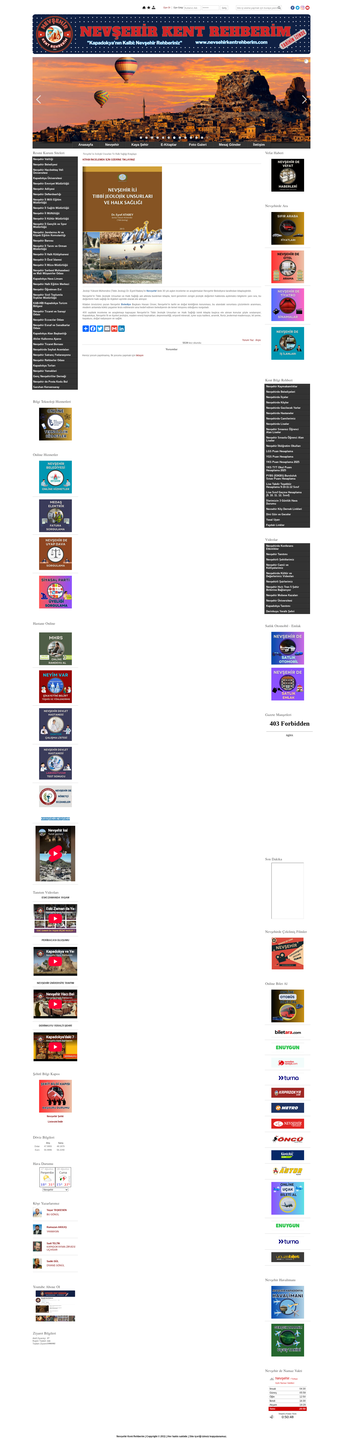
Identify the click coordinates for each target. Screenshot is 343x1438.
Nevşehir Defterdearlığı (47, 194)
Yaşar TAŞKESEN (57, 1210)
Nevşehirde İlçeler (277, 397)
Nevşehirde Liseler (277, 423)
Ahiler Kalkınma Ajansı (47, 338)
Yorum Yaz (248, 340)
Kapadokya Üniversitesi (47, 178)
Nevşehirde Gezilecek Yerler (283, 407)
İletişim (259, 145)
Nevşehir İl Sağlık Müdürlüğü (51, 207)
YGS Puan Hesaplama (279, 456)
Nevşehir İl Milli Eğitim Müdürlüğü (47, 201)
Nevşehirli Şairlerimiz (279, 581)
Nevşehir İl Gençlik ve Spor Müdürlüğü (50, 225)
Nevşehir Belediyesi (45, 164)
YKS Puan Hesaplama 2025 (282, 461)
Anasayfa (85, 145)
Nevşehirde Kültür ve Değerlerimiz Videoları (280, 575)
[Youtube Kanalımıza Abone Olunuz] (55, 1305)
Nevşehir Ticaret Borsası (48, 344)
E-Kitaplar (169, 145)
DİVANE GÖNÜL (56, 1265)
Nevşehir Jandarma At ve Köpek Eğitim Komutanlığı (49, 234)
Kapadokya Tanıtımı (278, 605)
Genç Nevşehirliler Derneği (49, 376)
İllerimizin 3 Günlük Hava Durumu (281, 502)
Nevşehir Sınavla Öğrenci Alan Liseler (285, 439)
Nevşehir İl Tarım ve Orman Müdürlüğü (50, 247)
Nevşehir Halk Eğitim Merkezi (51, 284)
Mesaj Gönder (230, 145)
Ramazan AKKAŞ (57, 1227)
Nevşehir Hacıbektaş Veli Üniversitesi (48, 171)
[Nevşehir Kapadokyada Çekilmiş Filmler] (287, 953)
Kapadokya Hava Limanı (48, 278)
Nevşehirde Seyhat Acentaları (51, 349)
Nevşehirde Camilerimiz (281, 418)
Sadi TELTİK (53, 1243)
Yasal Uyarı (273, 519)
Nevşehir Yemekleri (45, 370)
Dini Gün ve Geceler (278, 514)
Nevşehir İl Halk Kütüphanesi (51, 254)
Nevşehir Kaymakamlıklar (281, 386)
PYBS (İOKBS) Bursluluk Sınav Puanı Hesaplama (281, 477)
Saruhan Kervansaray (46, 387)
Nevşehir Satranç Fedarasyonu (52, 354)
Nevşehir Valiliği (43, 159)
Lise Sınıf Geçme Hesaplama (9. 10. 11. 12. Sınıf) (284, 494)
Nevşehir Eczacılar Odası (48, 319)
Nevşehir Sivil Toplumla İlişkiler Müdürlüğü (48, 296)
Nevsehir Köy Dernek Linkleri (284, 508)
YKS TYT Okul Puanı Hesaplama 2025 (279, 469)
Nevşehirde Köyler (277, 402)
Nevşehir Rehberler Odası (49, 360)
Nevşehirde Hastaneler (280, 413)
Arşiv (258, 340)
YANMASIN (53, 1231)
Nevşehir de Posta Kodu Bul (50, 381)
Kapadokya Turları (44, 365)
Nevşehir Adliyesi (44, 188)
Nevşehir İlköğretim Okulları (283, 445)
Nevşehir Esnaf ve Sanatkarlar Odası (51, 327)
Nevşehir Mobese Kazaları (282, 595)
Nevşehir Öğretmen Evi (47, 289)
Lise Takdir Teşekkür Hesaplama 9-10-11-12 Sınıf (282, 485)
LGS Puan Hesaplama (279, 451)
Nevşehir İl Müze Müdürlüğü (50, 265)
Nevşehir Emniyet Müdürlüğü (51, 183)
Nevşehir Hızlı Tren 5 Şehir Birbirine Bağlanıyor (282, 588)
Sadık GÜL (53, 1261)
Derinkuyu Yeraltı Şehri (280, 611)
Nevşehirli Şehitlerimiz (280, 559)
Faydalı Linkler (275, 525)
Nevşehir (112, 145)
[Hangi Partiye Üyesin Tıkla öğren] (55, 607)
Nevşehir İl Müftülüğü (46, 213)
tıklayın (140, 355)
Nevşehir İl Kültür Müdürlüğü (51, 218)
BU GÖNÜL (53, 1214)
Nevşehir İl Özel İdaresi (47, 259)
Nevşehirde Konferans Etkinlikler (279, 547)
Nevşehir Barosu (43, 240)
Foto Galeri (198, 145)
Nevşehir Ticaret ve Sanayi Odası (49, 313)
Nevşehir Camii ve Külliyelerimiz (277, 566)
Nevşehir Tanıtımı (277, 554)
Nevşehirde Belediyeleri (280, 391)
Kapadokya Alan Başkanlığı (50, 333)
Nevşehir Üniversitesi (279, 600)
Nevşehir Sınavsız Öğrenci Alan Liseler (282, 431)
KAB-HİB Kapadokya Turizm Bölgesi (50, 305)
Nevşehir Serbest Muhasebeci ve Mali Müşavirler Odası (51, 272)
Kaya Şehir (139, 145)
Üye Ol (166, 7)
